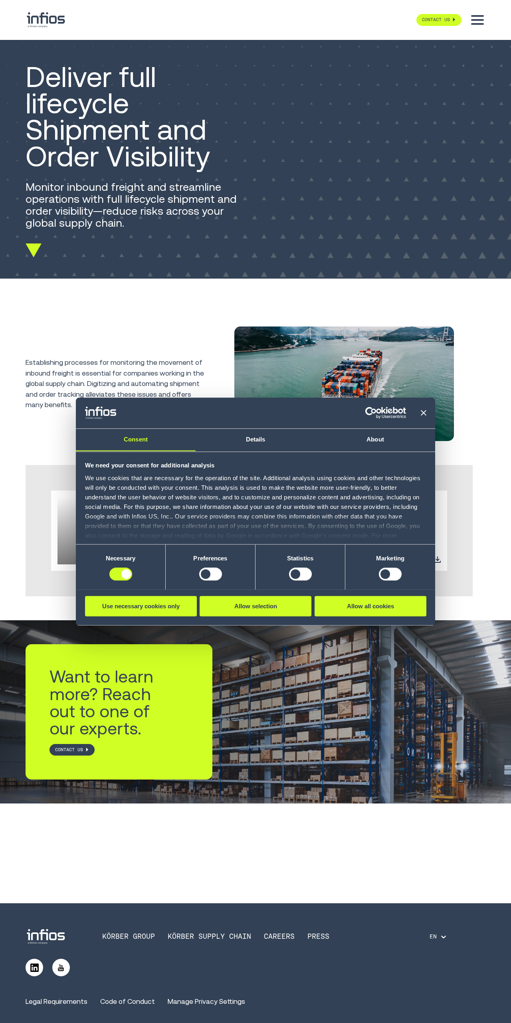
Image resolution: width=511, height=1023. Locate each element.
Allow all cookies (370, 605)
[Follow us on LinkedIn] (34, 967)
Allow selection (255, 605)
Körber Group (128, 936)
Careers (279, 936)
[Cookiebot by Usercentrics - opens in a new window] (371, 413)
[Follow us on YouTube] (61, 967)
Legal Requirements (56, 1001)
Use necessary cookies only (141, 605)
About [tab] (375, 439)
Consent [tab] (136, 439)
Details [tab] (255, 439)
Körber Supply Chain (209, 936)
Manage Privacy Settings (206, 1001)
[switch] (210, 574)
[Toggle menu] (477, 20)
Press (318, 936)
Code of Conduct (127, 1001)
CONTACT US (69, 749)
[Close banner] (423, 413)
